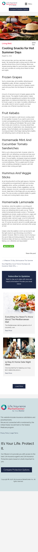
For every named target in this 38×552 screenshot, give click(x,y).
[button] (19, 9)
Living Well (7, 43)
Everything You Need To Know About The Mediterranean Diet (19, 319)
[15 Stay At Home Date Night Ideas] (19, 348)
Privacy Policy (4, 433)
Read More (8, 330)
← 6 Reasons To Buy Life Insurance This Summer (17, 260)
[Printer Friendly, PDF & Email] (8, 246)
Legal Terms (14, 433)
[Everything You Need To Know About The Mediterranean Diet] (19, 303)
